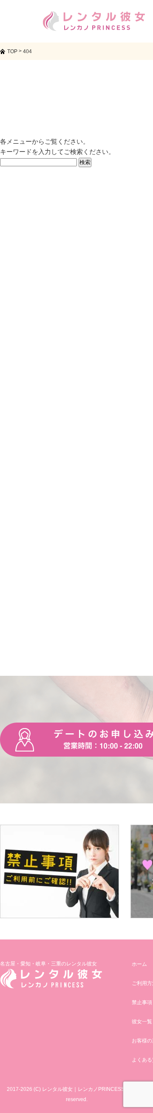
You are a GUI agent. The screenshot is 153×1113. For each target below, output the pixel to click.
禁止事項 (142, 1002)
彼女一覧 (142, 1022)
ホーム (139, 964)
